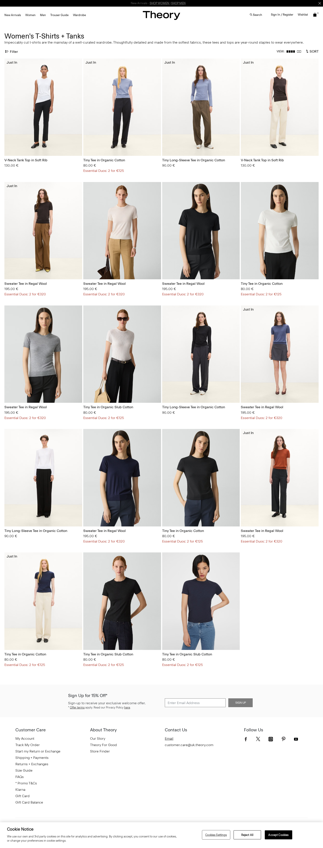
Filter (14, 51)
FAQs (19, 777)
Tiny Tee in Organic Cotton (104, 160)
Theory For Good (103, 745)
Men (43, 15)
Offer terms (77, 707)
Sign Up (240, 702)
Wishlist (303, 14)
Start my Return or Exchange (37, 751)
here (127, 707)
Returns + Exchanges (31, 764)
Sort (314, 51)
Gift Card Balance (29, 802)
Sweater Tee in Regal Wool (25, 283)
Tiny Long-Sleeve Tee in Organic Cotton (193, 160)
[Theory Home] (161, 15)
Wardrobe (79, 15)
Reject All (247, 834)
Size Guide (24, 770)
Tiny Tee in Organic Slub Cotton (108, 407)
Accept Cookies (278, 834)
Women (30, 15)
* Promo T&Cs (26, 783)
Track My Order (27, 745)
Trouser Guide (59, 15)
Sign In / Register (282, 14)
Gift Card (22, 796)
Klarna (20, 789)
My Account (24, 738)
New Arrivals (12, 15)
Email (169, 738)
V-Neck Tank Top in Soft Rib (25, 160)
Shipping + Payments (32, 758)
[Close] (319, 3)
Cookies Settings (216, 834)
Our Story (97, 738)
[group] (43, 107)
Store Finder (100, 751)
